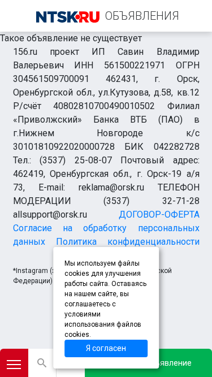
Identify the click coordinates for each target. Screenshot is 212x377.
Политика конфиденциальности (128, 241)
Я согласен (106, 348)
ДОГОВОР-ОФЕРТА (159, 214)
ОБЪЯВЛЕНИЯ (142, 16)
